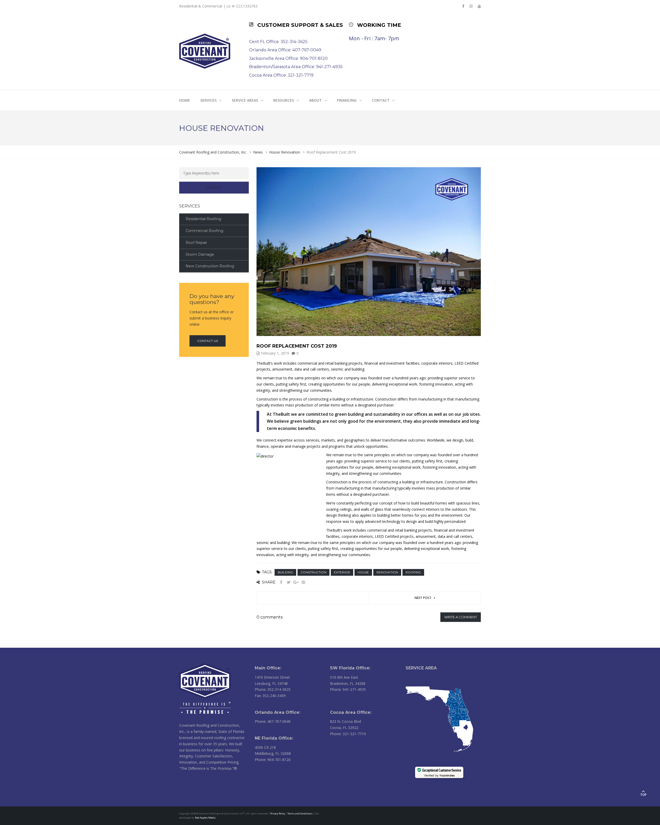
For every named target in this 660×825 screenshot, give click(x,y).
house (363, 572)
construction (313, 572)
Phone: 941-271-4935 (348, 689)
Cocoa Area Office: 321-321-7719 (281, 75)
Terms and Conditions (299, 813)
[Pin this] (303, 582)
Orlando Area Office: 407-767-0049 (285, 49)
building (285, 572)
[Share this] (281, 582)
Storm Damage (200, 254)
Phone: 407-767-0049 (273, 721)
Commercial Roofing (204, 230)
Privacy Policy (277, 813)
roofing (413, 572)
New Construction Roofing (210, 266)
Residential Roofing (203, 219)
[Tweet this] (288, 582)
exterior (342, 572)
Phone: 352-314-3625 (273, 689)
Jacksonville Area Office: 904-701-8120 (288, 58)
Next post (423, 598)
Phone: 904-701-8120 (273, 759)
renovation (387, 572)
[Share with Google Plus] (296, 582)
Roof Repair (196, 242)
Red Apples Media (205, 817)
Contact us (207, 341)
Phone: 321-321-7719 (348, 733)
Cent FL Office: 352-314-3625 (278, 41)
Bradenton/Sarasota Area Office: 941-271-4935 (296, 66)
